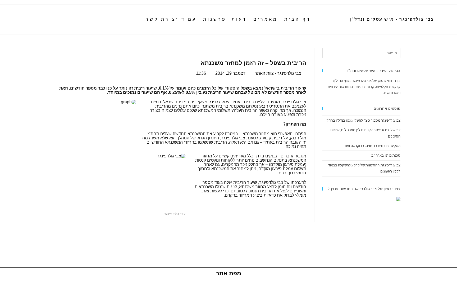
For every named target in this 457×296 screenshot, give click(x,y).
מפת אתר (228, 273)
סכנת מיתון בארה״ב (385, 155)
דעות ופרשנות (225, 19)
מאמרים (265, 19)
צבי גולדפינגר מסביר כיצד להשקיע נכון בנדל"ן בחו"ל (363, 120)
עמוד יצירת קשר (171, 19)
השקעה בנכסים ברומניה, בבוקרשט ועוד (372, 145)
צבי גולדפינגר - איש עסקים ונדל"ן (392, 19)
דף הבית (297, 19)
